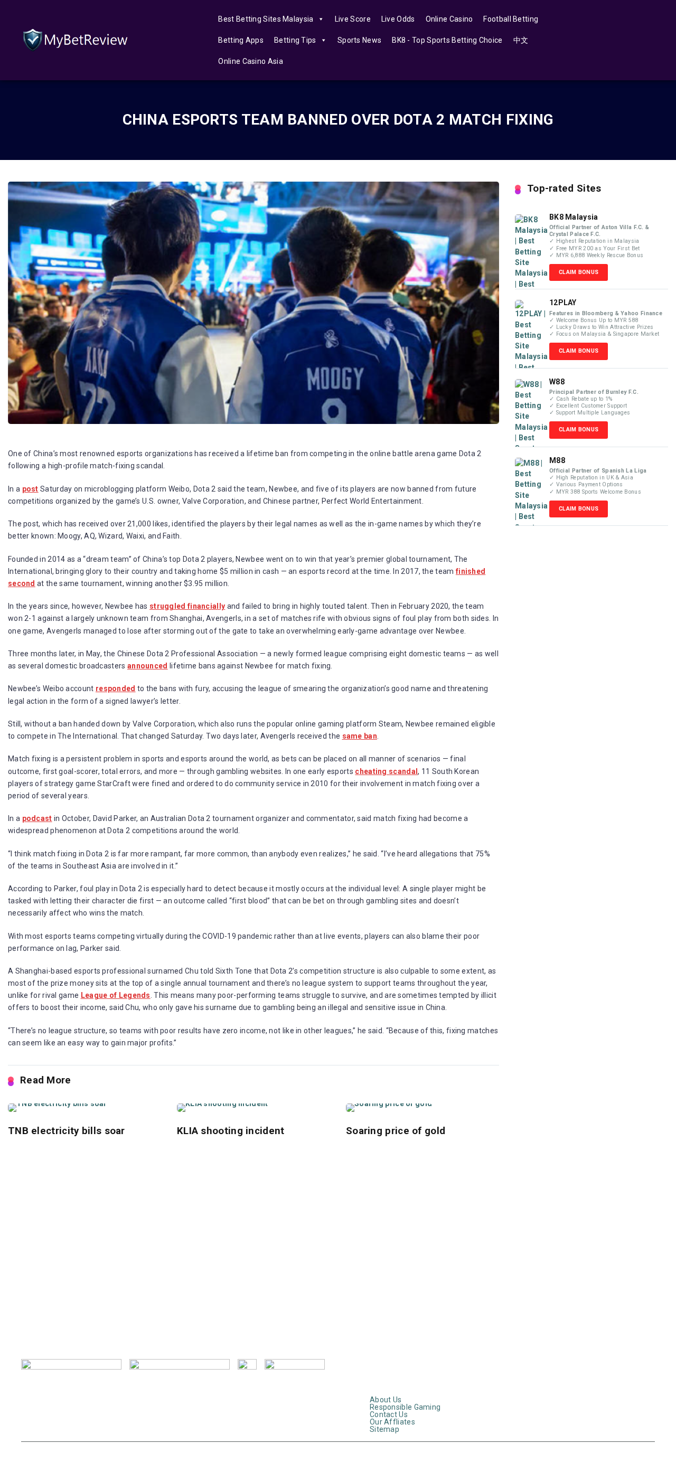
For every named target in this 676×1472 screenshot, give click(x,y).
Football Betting (510, 19)
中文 (521, 40)
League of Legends (116, 995)
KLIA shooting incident (231, 1131)
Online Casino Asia (250, 61)
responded (116, 688)
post (30, 489)
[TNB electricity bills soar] (84, 1107)
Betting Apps (241, 40)
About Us (385, 1362)
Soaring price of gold (395, 1131)
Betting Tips (295, 40)
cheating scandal (386, 771)
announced (147, 666)
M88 (557, 460)
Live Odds (398, 19)
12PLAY (563, 302)
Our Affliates (392, 1385)
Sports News (359, 40)
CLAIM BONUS (578, 272)
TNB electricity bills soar (66, 1131)
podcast (37, 818)
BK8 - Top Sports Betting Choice (447, 40)
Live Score (353, 19)
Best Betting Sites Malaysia (265, 19)
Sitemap (384, 1392)
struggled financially (187, 606)
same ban (359, 736)
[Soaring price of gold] (422, 1107)
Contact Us (389, 1377)
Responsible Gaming (405, 1370)
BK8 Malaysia (573, 217)
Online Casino (449, 19)
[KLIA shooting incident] (253, 1107)
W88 (557, 382)
